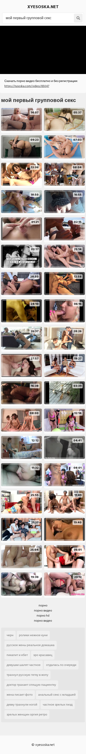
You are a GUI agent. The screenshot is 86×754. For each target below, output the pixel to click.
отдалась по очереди (61, 664)
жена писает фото (20, 694)
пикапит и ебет (17, 655)
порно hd (43, 615)
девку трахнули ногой (22, 704)
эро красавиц (42, 655)
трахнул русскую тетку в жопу (27, 674)
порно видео (43, 610)
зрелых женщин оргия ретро (27, 714)
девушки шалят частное (24, 664)
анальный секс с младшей (57, 694)
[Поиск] (78, 18)
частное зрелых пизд (58, 704)
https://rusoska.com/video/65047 (26, 86)
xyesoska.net (43, 6)
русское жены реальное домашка (30, 645)
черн (10, 635)
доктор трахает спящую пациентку (31, 684)
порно (43, 605)
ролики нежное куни (33, 635)
